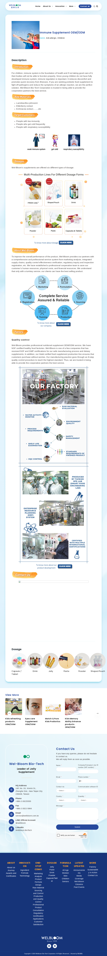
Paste (66, 671)
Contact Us (93, 875)
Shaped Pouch (98, 671)
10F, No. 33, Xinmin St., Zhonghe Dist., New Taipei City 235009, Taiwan (29, 791)
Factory (92, 867)
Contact (83, 6)
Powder (82, 671)
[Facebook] (49, 946)
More (71, 6)
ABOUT (11, 862)
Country (59, 796)
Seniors (65, 881)
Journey (11, 870)
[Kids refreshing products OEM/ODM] (13, 706)
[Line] (55, 946)
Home (37, 6)
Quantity (81, 796)
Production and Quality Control (38, 899)
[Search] (94, 6)
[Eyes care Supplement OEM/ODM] (33, 706)
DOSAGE (52, 862)
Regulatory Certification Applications (38, 916)
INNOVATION (24, 864)
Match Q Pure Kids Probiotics (52, 720)
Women (65, 873)
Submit (77, 827)
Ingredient (24, 870)
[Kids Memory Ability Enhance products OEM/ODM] (73, 706)
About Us (47, 6)
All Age (65, 870)
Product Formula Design (38, 882)
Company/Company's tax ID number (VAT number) (88, 766)
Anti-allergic (51, 38)
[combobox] (80, 781)
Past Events (79, 887)
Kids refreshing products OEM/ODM (13, 721)
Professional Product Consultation (38, 907)
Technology (25, 876)
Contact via (60, 787)
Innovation (60, 6)
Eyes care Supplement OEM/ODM (31, 721)
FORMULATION (65, 864)
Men (65, 876)
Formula (24, 873)
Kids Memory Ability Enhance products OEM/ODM (73, 723)
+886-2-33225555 (23, 801)
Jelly (51, 671)
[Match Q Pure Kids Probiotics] (53, 706)
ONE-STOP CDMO (38, 866)
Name (58, 765)
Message (59, 806)
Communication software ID (88, 787)
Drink (35, 671)
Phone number (83, 777)
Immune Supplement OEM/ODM (62, 32)
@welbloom (21, 823)
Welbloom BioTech (24, 830)
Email (58, 777)
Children (61, 38)
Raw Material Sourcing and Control (38, 890)
